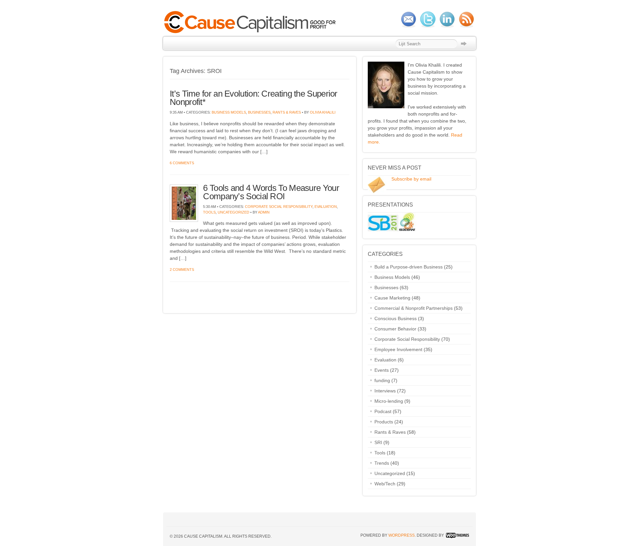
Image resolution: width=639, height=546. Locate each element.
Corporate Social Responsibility (279, 207)
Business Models (229, 112)
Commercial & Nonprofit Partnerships (413, 308)
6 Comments (182, 163)
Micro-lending (388, 401)
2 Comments (182, 270)
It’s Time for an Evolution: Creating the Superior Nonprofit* (253, 98)
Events (381, 370)
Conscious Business (395, 318)
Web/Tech (384, 483)
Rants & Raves (287, 112)
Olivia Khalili (322, 112)
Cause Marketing (392, 297)
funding (382, 380)
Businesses (259, 112)
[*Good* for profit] (251, 32)
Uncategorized (233, 212)
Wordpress (401, 535)
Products (383, 421)
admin (264, 212)
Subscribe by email (411, 179)
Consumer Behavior (395, 328)
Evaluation (326, 207)
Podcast (382, 411)
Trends (381, 463)
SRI (378, 442)
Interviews (385, 390)
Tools (209, 212)
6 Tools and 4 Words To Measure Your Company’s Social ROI (271, 192)
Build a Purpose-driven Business (408, 267)
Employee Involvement (398, 349)
